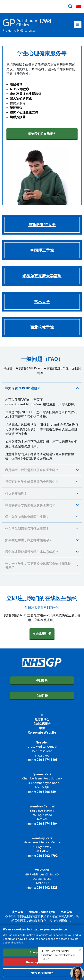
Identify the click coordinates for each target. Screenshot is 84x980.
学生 (42, 728)
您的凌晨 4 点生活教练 (25, 94)
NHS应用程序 (19, 89)
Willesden (42, 870)
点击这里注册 (42, 634)
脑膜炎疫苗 (18, 117)
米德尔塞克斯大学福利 (42, 275)
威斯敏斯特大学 (42, 224)
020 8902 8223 (47, 887)
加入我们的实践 (21, 98)
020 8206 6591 (47, 792)
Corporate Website (42, 732)
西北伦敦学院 (42, 327)
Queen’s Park (42, 774)
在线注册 (42, 695)
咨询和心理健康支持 (24, 112)
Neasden (42, 742)
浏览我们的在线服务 (42, 134)
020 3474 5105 (47, 760)
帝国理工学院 (42, 250)
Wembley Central (42, 806)
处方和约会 (42, 719)
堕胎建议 (16, 108)
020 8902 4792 (47, 856)
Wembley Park (42, 838)
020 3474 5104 (47, 824)
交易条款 (66, 912)
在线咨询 (16, 84)
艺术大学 (42, 301)
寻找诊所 (42, 680)
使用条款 (17, 912)
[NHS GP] (26, 25)
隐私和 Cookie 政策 (42, 912)
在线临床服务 (42, 723)
